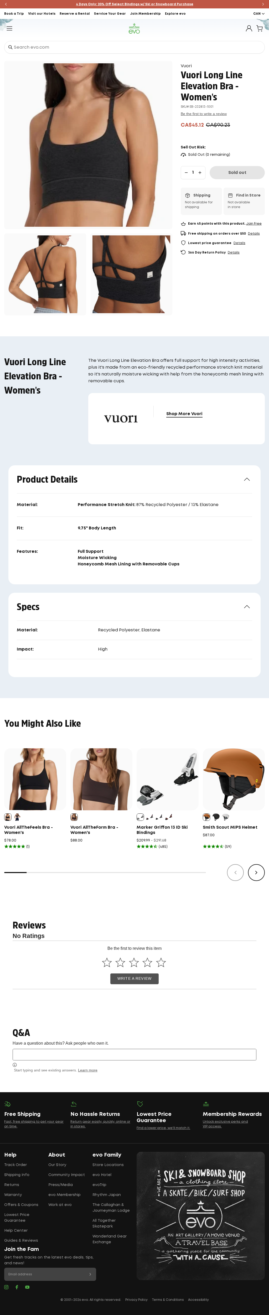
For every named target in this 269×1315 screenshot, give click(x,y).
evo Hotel (101, 1175)
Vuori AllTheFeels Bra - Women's (28, 830)
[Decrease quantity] (186, 173)
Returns (11, 1185)
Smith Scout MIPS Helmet (230, 827)
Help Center (16, 1230)
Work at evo (60, 1204)
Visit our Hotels (41, 13)
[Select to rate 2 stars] (120, 962)
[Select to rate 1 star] (107, 962)
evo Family (106, 1155)
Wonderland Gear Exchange (109, 1239)
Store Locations (108, 1165)
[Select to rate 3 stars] (134, 962)
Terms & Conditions (168, 1299)
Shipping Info (16, 1175)
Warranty (13, 1195)
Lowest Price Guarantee (16, 1217)
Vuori (186, 66)
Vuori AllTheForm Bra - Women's (94, 830)
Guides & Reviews (21, 1240)
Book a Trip (14, 13)
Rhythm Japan (106, 1195)
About (56, 1155)
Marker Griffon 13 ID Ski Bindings (162, 830)
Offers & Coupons (21, 1204)
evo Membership (64, 1195)
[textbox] (134, 1054)
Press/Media (60, 1185)
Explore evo (175, 13)
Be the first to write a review (204, 114)
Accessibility (198, 1299)
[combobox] (134, 47)
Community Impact (66, 1175)
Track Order (15, 1165)
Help (10, 1155)
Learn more (87, 1070)
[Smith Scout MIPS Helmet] (234, 779)
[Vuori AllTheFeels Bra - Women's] (35, 779)
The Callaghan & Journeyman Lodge (111, 1207)
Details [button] (254, 233)
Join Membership (145, 13)
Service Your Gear (110, 13)
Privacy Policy (136, 1299)
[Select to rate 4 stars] (147, 962)
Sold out (237, 173)
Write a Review (134, 979)
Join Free (254, 223)
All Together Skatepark (104, 1223)
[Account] (249, 28)
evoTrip (99, 1185)
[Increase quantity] (200, 173)
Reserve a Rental (75, 13)
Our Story (57, 1165)
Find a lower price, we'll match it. (163, 1128)
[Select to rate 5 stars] (161, 962)
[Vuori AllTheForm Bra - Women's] (101, 779)
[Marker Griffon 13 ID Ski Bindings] (168, 779)
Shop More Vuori (184, 414)
